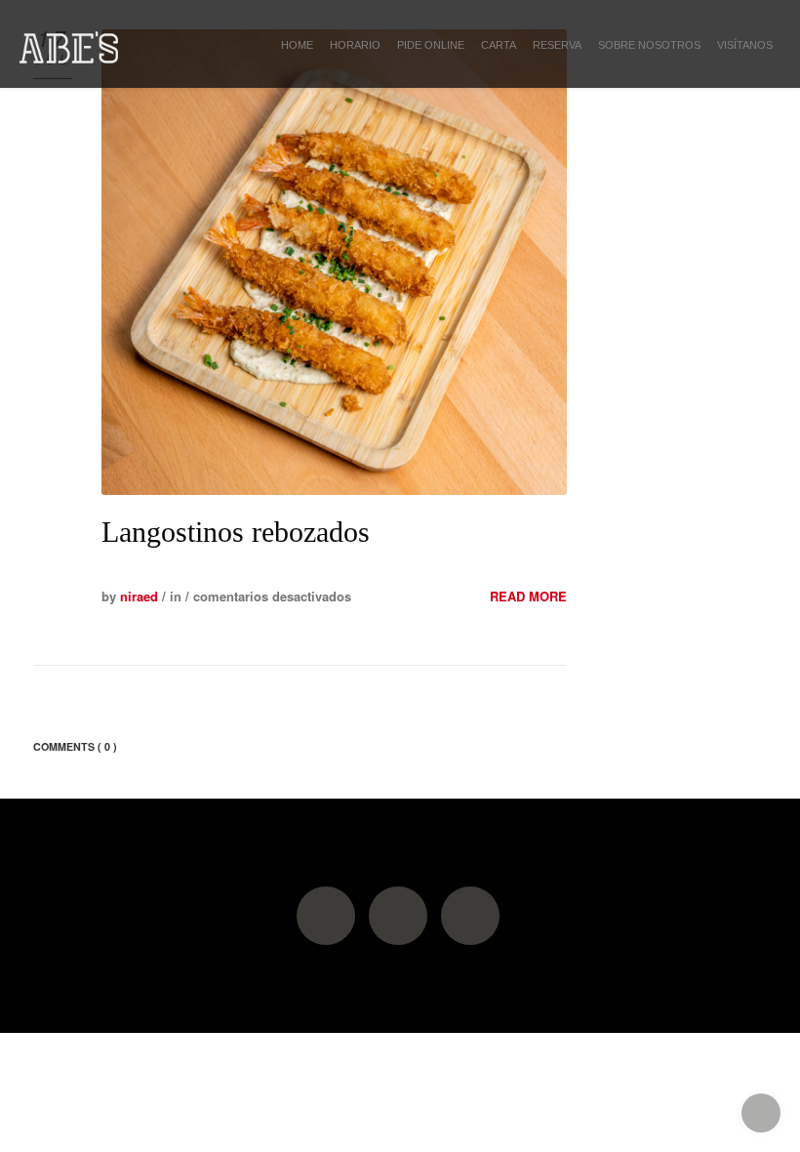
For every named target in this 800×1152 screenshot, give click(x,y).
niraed (139, 596)
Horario (355, 45)
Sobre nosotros (649, 45)
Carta (498, 45)
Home (297, 45)
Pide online (430, 45)
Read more (528, 596)
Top (760, 1112)
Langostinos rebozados (235, 531)
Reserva (557, 45)
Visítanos (745, 45)
